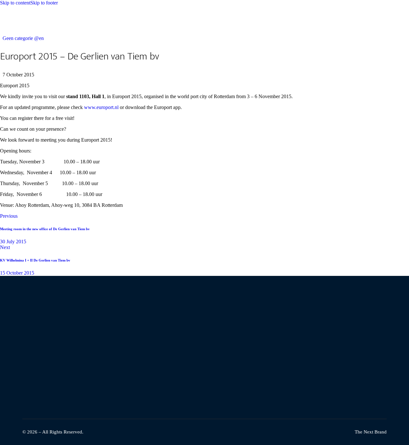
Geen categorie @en (23, 38)
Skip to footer (44, 2)
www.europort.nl (101, 107)
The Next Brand (371, 431)
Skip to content (15, 2)
